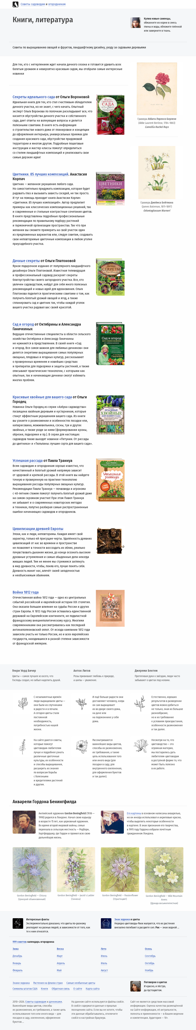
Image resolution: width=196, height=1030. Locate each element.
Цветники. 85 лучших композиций (40, 174)
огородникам (57, 4)
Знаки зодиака (21, 983)
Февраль (18, 970)
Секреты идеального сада (34, 97)
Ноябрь (149, 970)
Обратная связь (61, 988)
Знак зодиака (122, 919)
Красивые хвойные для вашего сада (42, 397)
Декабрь (17, 956)
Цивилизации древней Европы (38, 528)
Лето (103, 949)
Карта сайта (93, 988)
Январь (17, 963)
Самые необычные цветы (80, 983)
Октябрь (149, 963)
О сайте (77, 988)
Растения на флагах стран (48, 983)
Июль (104, 963)
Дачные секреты (26, 260)
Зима (16, 949)
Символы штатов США (25, 988)
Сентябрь (150, 956)
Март (60, 956)
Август (104, 970)
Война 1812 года (26, 592)
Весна (60, 949)
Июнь (104, 956)
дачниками (55, 1001)
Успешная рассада (28, 460)
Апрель (61, 963)
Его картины (134, 813)
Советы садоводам (33, 4)
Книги (44, 988)
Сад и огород (23, 324)
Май (59, 970)
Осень (148, 949)
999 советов (19, 941)
